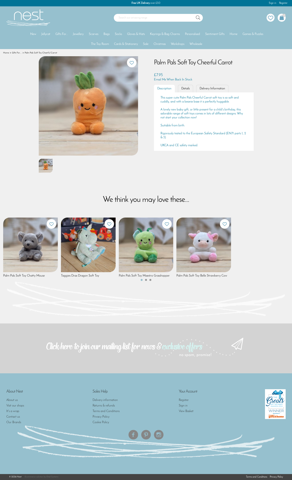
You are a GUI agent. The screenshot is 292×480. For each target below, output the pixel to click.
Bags (106, 34)
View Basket (186, 411)
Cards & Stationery (126, 44)
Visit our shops (15, 405)
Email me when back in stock (173, 79)
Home (233, 34)
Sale (145, 44)
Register (283, 3)
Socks (118, 34)
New (33, 34)
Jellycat (45, 34)
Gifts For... (61, 34)
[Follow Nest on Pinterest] (146, 434)
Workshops (177, 44)
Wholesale (196, 44)
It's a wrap (12, 411)
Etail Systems (52, 477)
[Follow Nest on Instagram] (158, 434)
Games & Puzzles (253, 34)
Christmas (160, 44)
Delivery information (105, 400)
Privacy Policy (101, 416)
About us (12, 400)
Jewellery (78, 34)
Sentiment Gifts (214, 34)
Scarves (93, 34)
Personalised (192, 34)
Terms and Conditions (106, 411)
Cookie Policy (101, 422)
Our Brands (13, 422)
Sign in (272, 3)
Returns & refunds (104, 405)
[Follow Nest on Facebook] (133, 434)
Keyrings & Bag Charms (165, 34)
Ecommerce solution (34, 477)
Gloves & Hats (136, 34)
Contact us (13, 416)
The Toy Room (100, 44)
